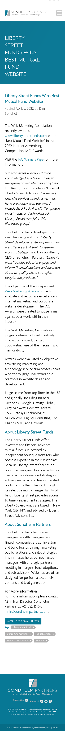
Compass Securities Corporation (34, 712)
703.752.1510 (14, 709)
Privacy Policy (52, 728)
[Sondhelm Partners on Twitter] (46, 701)
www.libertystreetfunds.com (26, 136)
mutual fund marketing (17, 634)
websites (40, 640)
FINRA (50, 712)
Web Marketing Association (25, 291)
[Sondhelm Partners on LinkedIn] (42, 701)
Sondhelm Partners (26, 13)
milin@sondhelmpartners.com (26, 611)
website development (17, 640)
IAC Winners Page (31, 159)
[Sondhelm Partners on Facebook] (50, 701)
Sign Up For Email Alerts (23, 621)
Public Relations (43, 634)
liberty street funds (22, 627)
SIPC (54, 712)
